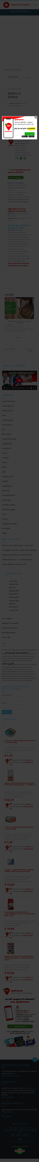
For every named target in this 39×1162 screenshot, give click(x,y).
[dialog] (19, 127)
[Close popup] (36, 117)
